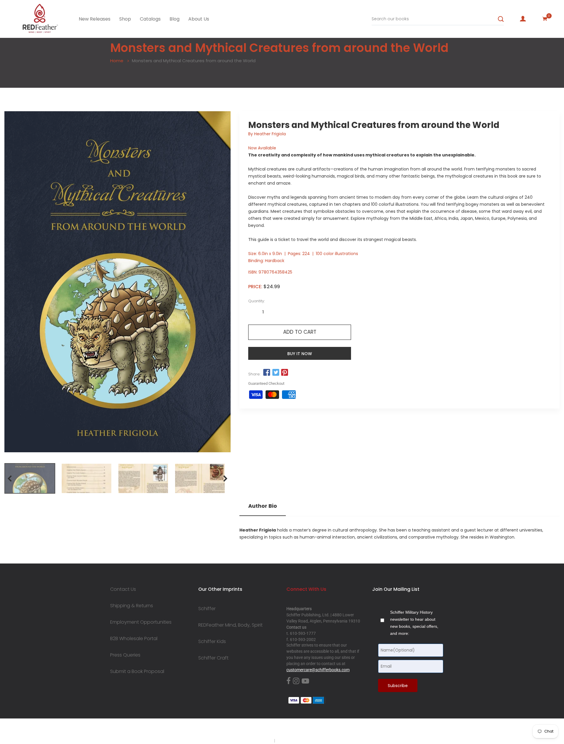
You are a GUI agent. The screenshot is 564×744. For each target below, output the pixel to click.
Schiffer (207, 608)
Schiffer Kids (212, 641)
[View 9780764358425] (29, 478)
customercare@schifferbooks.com (318, 669)
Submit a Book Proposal (137, 671)
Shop (125, 19)
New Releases (94, 19)
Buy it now (299, 354)
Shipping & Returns (131, 605)
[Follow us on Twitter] (275, 373)
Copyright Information (296, 740)
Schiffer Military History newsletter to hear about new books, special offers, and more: (414, 623)
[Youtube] (305, 681)
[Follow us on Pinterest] (284, 373)
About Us (198, 19)
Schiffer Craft (213, 658)
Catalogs (150, 19)
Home (116, 61)
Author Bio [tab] (262, 506)
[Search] (501, 19)
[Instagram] (296, 681)
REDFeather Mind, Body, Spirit (230, 625)
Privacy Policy (260, 740)
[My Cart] (545, 19)
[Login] (523, 19)
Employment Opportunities (141, 622)
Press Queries (125, 655)
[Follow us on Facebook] (267, 373)
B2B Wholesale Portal (133, 638)
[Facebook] (288, 681)
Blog (174, 19)
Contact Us (123, 589)
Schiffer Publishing (298, 729)
